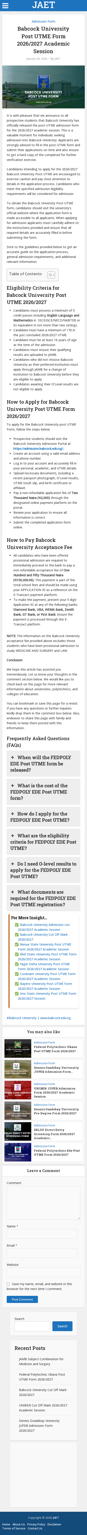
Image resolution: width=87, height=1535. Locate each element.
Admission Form (43, 21)
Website (13, 1265)
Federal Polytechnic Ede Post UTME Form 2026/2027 (57, 1153)
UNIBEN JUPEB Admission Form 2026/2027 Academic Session (54, 1092)
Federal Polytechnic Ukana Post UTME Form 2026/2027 (55, 1049)
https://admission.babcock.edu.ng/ (38, 448)
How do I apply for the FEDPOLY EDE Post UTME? (39, 817)
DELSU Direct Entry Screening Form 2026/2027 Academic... (54, 1134)
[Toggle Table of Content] (49, 275)
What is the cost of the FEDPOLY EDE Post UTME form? (39, 792)
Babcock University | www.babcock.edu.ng (40, 1018)
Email (12, 1245)
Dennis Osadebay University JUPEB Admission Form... (56, 1070)
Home (6, 1524)
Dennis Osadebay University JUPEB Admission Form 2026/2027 (39, 1426)
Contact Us (35, 1528)
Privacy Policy (36, 1524)
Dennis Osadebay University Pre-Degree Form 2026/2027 (56, 1111)
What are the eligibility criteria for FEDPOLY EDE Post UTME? (43, 842)
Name (12, 1226)
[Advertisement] (43, 1475)
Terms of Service (13, 1528)
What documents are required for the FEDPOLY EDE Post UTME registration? (43, 898)
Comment (14, 1183)
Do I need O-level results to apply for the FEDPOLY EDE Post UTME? (43, 870)
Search (19, 1319)
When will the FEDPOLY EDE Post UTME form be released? (40, 763)
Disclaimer (54, 1524)
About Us (18, 1524)
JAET (43, 5)
